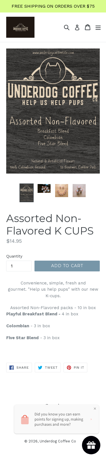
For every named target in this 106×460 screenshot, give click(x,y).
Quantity (14, 256)
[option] (26, 192)
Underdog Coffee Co (58, 441)
